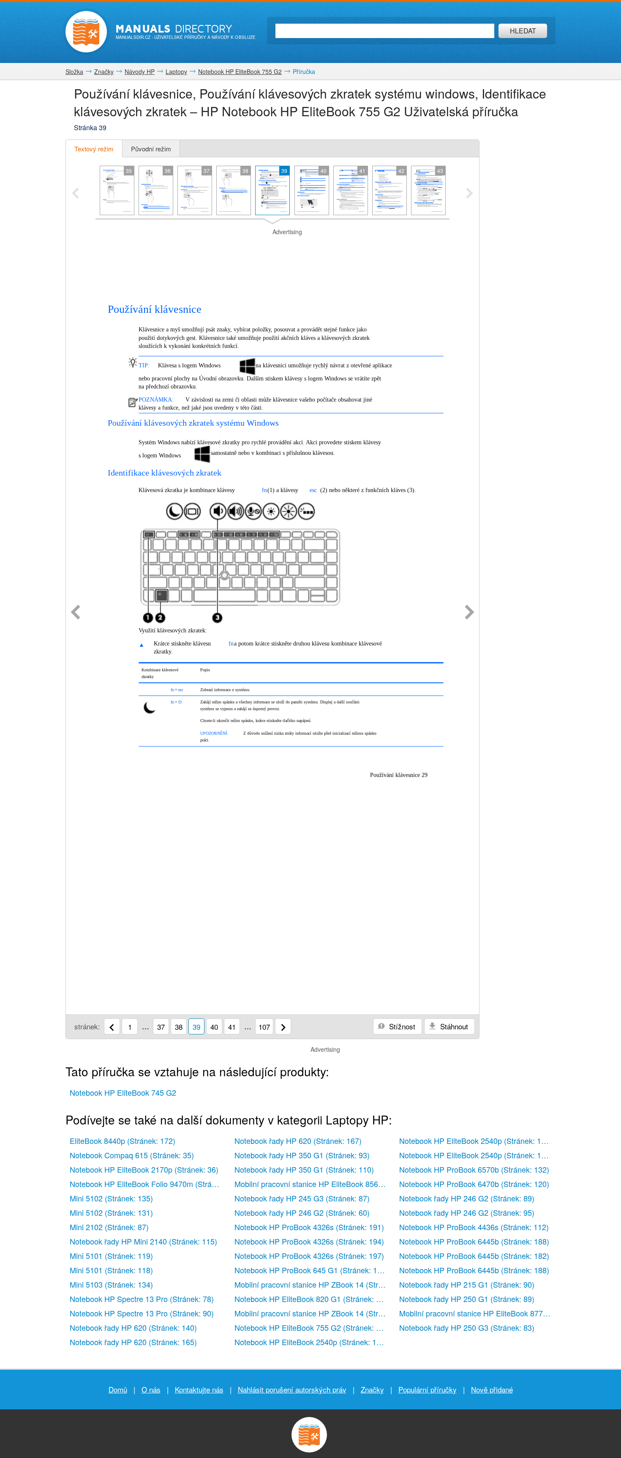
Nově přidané (492, 1389)
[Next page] (469, 613)
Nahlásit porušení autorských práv (292, 1389)
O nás (151, 1389)
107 (264, 1026)
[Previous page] (75, 613)
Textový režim (94, 148)
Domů (118, 1389)
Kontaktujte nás (199, 1389)
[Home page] (86, 31)
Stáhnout (453, 1026)
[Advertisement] (272, 247)
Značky (372, 1389)
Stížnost (401, 1026)
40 (214, 1026)
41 (232, 1026)
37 (161, 1026)
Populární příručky (427, 1389)
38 (178, 1026)
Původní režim (151, 148)
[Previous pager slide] (75, 194)
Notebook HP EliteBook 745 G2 (123, 1092)
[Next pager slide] (469, 194)
